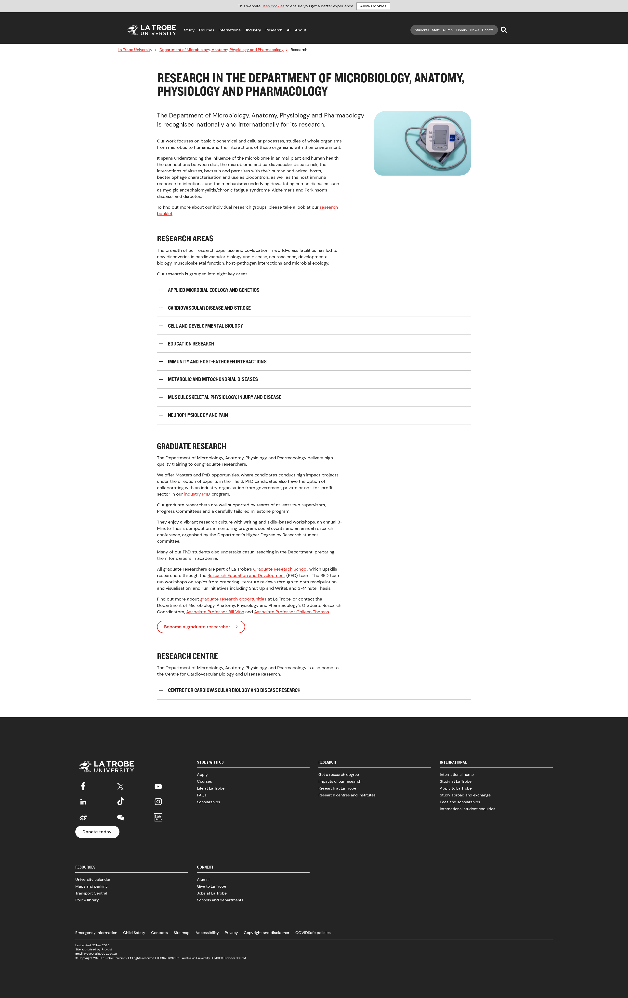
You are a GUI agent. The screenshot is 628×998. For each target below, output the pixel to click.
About (300, 30)
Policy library (87, 900)
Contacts (159, 932)
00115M (241, 958)
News (474, 30)
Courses (206, 30)
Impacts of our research (339, 781)
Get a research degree (338, 774)
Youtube (158, 785)
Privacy (231, 932)
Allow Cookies (373, 6)
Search (504, 30)
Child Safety (134, 932)
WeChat (121, 817)
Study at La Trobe (455, 781)
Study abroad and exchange (465, 795)
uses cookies (273, 6)
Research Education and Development (246, 575)
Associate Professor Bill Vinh (215, 612)
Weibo (83, 817)
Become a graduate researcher (197, 627)
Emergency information (96, 932)
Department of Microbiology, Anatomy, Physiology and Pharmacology (221, 49)
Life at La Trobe (210, 788)
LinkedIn (83, 801)
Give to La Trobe (211, 886)
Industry (253, 30)
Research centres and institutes (347, 795)
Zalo (158, 817)
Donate (488, 30)
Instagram (158, 801)
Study (189, 30)
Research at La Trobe (337, 788)
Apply (202, 774)
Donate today (96, 832)
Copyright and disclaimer (266, 932)
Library (461, 30)
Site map (182, 932)
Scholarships (208, 802)
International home (457, 774)
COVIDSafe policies (313, 932)
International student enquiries (467, 808)
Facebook (83, 785)
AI (288, 30)
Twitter (121, 785)
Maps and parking (91, 886)
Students (422, 30)
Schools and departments (220, 900)
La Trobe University (135, 49)
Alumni (448, 30)
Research (273, 30)
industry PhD (197, 494)
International (230, 30)
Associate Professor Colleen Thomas (291, 612)
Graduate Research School (280, 569)
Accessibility (207, 932)
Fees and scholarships (460, 802)
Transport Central (91, 893)
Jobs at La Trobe (212, 893)
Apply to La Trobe (456, 788)
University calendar (92, 879)
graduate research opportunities (233, 599)
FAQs (202, 795)
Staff (436, 30)
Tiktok (121, 801)
